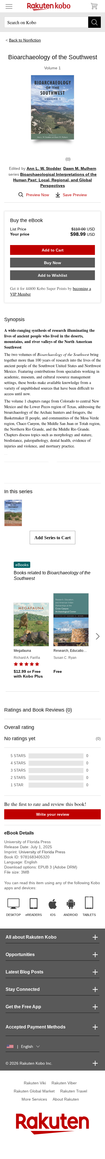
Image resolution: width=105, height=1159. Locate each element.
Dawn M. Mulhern (79, 168)
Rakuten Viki (35, 1083)
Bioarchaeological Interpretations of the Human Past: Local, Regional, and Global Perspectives (55, 180)
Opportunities (20, 954)
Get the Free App (23, 1006)
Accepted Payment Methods (36, 1027)
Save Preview (75, 195)
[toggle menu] (9, 6)
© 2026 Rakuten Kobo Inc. (29, 1063)
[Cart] (94, 6)
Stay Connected (23, 989)
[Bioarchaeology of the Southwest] (13, 523)
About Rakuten (66, 1099)
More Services (34, 1099)
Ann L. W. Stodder (44, 168)
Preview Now (37, 195)
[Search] (94, 22)
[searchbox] (52, 22)
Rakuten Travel (73, 1091)
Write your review (52, 814)
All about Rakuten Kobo (31, 937)
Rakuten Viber (64, 1083)
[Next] (97, 636)
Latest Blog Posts (24, 972)
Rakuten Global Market (34, 1091)
